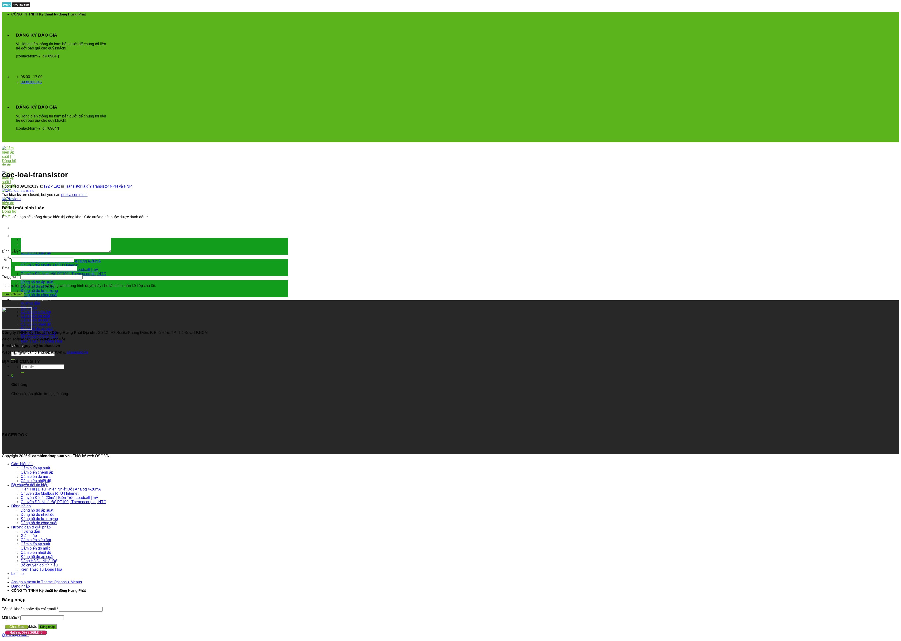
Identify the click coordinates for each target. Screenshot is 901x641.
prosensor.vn (77, 352)
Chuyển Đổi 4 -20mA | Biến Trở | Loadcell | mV (59, 498)
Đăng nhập (47, 627)
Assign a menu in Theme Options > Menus (46, 582)
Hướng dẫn (30, 303)
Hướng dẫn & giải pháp (31, 299)
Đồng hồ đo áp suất (37, 282)
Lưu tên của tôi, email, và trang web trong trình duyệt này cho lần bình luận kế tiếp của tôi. (82, 286)
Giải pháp (29, 536)
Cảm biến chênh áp (37, 472)
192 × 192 (51, 186)
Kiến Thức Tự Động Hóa (41, 569)
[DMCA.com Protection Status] (16, 6)
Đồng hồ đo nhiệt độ (37, 515)
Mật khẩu (10, 618)
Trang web (10, 277)
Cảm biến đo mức (35, 320)
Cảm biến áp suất (35, 316)
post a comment (74, 195)
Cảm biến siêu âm (36, 312)
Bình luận (11, 251)
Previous (11, 199)
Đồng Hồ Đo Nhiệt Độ (39, 561)
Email (8, 268)
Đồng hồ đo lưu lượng (39, 291)
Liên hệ (17, 574)
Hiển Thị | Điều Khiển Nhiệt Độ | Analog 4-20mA (61, 489)
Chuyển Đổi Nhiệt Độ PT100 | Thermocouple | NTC (63, 274)
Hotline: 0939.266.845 (25, 632)
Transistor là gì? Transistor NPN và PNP (98, 186)
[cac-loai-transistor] (19, 190)
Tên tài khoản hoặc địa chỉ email (30, 609)
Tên (6, 259)
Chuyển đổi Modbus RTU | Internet (49, 265)
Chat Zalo (16, 627)
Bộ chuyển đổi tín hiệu (29, 257)
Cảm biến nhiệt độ (36, 324)
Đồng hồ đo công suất (39, 295)
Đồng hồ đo (21, 506)
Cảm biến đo (22, 464)
